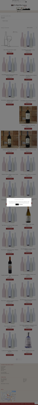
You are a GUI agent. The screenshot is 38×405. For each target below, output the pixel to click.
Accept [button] (17, 204)
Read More (21, 204)
